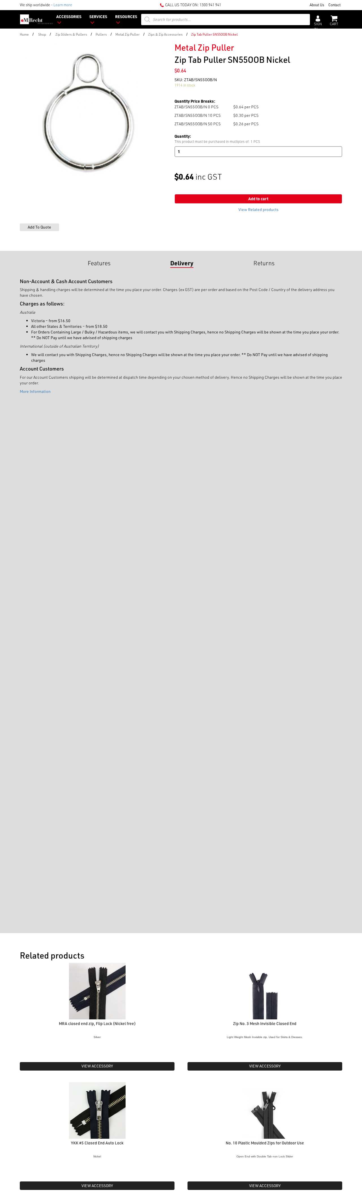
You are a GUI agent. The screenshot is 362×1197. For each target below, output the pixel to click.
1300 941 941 (210, 4)
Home (24, 34)
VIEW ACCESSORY (97, 1066)
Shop (42, 34)
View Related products (258, 209)
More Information (35, 391)
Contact (334, 4)
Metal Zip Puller (127, 34)
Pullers (101, 34)
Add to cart (258, 198)
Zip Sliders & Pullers (71, 34)
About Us (317, 4)
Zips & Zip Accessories (165, 34)
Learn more (62, 4)
